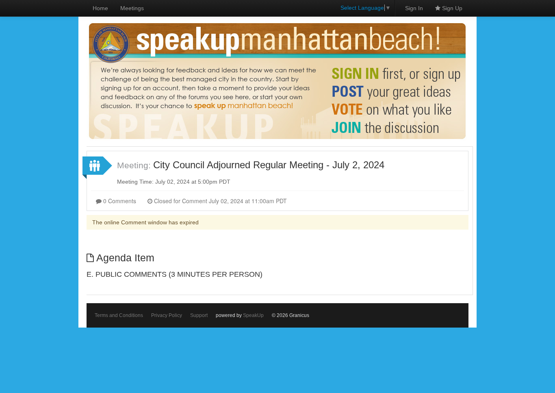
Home (100, 8)
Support (199, 315)
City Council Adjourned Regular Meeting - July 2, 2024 (268, 164)
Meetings (132, 8)
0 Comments (119, 201)
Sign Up (451, 8)
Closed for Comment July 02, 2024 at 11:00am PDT (219, 201)
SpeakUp (253, 315)
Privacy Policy (166, 315)
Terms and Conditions (119, 315)
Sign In (414, 8)
